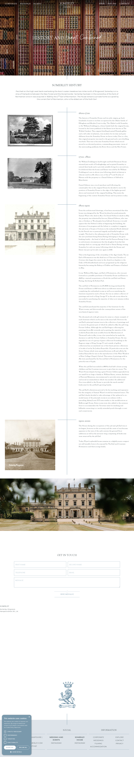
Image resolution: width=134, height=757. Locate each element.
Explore (112, 4)
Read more (17, 727)
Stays (102, 4)
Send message (67, 594)
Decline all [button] (23, 747)
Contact (124, 4)
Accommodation (98, 747)
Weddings (25, 4)
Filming (38, 4)
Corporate (11, 4)
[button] (16, 752)
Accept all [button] (10, 747)
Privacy (119, 743)
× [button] (29, 717)
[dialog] (16, 735)
